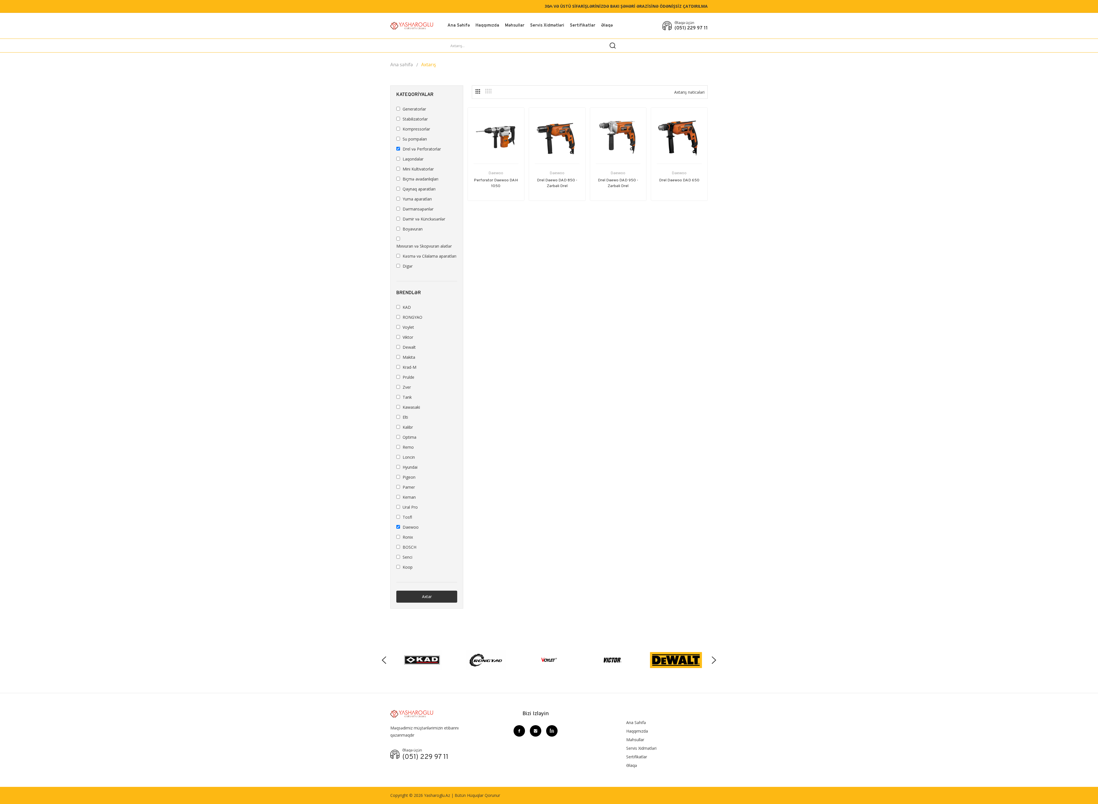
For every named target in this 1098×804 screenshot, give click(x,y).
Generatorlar (414, 109)
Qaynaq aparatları (419, 189)
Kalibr (408, 427)
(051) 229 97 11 (691, 28)
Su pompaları (415, 139)
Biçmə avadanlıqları (420, 179)
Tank (407, 397)
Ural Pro (410, 507)
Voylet (408, 327)
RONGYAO (412, 317)
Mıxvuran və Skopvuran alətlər (424, 246)
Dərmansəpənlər (418, 209)
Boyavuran (413, 229)
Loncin (409, 457)
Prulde (408, 377)
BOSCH (409, 547)
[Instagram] (535, 731)
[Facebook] (519, 731)
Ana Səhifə (458, 25)
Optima (409, 437)
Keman (409, 497)
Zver (407, 387)
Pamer (409, 487)
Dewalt (409, 347)
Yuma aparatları (417, 199)
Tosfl (407, 517)
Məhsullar (514, 25)
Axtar (427, 596)
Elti (405, 417)
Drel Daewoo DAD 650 (679, 180)
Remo (408, 447)
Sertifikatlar (582, 25)
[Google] (552, 731)
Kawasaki (411, 407)
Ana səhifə (401, 64)
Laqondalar (413, 159)
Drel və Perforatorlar (422, 149)
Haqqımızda (487, 25)
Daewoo (496, 172)
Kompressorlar (416, 129)
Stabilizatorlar (415, 119)
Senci (407, 557)
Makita (409, 357)
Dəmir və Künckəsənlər (424, 219)
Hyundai (410, 467)
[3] (478, 91)
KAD (407, 307)
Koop (408, 567)
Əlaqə (607, 25)
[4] (488, 91)
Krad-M (409, 367)
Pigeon (409, 477)
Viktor (408, 337)
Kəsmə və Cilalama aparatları (429, 256)
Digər (408, 266)
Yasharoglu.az (437, 795)
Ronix (408, 537)
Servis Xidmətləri (547, 25)
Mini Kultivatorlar (418, 169)
